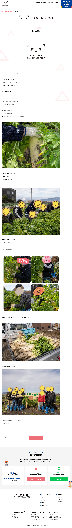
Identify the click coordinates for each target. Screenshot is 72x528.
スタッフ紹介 (50, 2)
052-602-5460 (37, 519)
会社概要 (43, 502)
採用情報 (38, 2)
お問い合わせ (44, 505)
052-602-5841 (55, 519)
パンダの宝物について (46, 494)
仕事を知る (43, 2)
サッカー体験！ (55, 438)
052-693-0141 (14, 478)
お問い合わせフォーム (36, 479)
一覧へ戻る (36, 438)
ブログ (42, 497)
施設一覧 (43, 500)
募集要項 (56, 2)
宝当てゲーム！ (8, 438)
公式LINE (59, 479)
